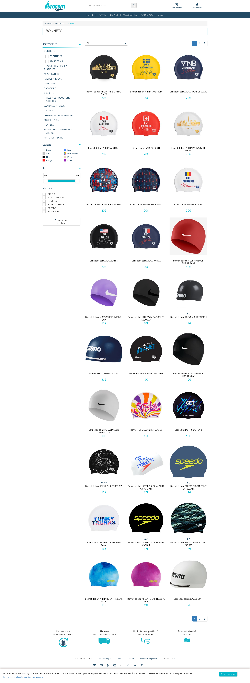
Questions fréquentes (148, 658)
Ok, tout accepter (228, 674)
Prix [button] (44, 168)
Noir (48, 157)
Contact (131, 658)
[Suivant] (204, 43)
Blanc (48, 150)
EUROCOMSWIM (56, 197)
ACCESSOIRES (130, 14)
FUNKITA (52, 201)
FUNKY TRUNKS (56, 204)
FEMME (90, 14)
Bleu (69, 150)
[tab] (62, 45)
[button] (62, 44)
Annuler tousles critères (62, 222)
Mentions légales (105, 658)
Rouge (49, 160)
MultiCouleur (73, 153)
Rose (69, 157)
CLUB (160, 14)
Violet (70, 160)
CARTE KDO (147, 14)
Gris (48, 153)
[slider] (45, 181)
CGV (119, 658)
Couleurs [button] (47, 144)
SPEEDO (52, 208)
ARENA (51, 194)
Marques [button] (47, 188)
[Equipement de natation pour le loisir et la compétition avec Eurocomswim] (55, 6)
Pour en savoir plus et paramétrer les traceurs (23, 676)
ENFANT (114, 14)
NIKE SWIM (53, 211)
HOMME (102, 14)
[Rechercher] (134, 5)
